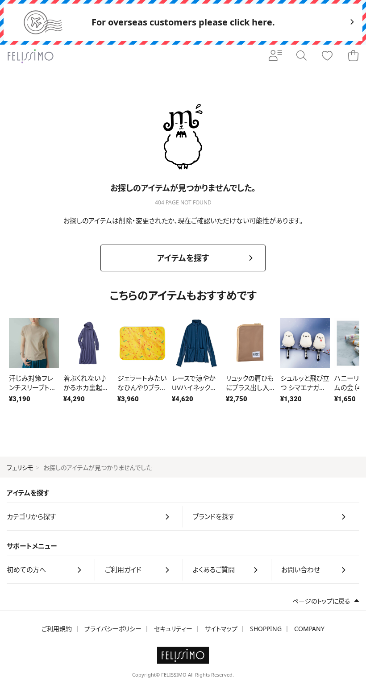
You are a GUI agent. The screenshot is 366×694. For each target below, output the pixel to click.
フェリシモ (20, 467)
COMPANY (309, 628)
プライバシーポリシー (112, 628)
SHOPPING (266, 628)
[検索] (301, 56)
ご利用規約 (57, 628)
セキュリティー (173, 628)
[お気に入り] (327, 56)
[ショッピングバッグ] (353, 56)
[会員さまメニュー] (275, 56)
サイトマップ (221, 628)
